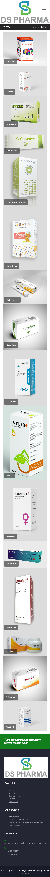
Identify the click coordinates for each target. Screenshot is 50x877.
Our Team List (15, 796)
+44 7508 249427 (11, 851)
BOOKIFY (25, 873)
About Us (12, 793)
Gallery (12, 799)
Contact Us (13, 801)
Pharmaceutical (15, 816)
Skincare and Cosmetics (19, 819)
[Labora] (25, 11)
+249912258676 (11, 855)
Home (34, 27)
